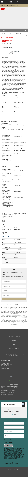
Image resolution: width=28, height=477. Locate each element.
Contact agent (5, 30)
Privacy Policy (6, 463)
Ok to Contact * (9, 442)
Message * (7, 435)
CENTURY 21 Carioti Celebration (8, 392)
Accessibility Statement (12, 354)
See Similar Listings (7, 47)
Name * (6, 423)
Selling (14, 440)
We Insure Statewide (11, 389)
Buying (7, 440)
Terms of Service (14, 463)
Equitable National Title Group (13, 387)
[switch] (18, 30)
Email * (6, 427)
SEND (8, 445)
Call (14, 414)
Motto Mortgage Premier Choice (13, 386)
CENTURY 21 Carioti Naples (7, 394)
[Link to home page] (14, 2)
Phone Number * (9, 431)
